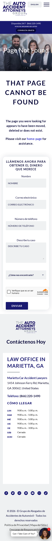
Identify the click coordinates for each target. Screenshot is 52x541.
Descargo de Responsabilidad (26, 529)
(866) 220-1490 (34, 23)
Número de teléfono (26, 218)
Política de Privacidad (16, 525)
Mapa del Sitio (38, 525)
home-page (34, 139)
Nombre (26, 176)
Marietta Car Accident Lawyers (27, 378)
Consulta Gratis (26, 30)
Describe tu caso (26, 240)
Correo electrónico (26, 197)
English (35, 4)
